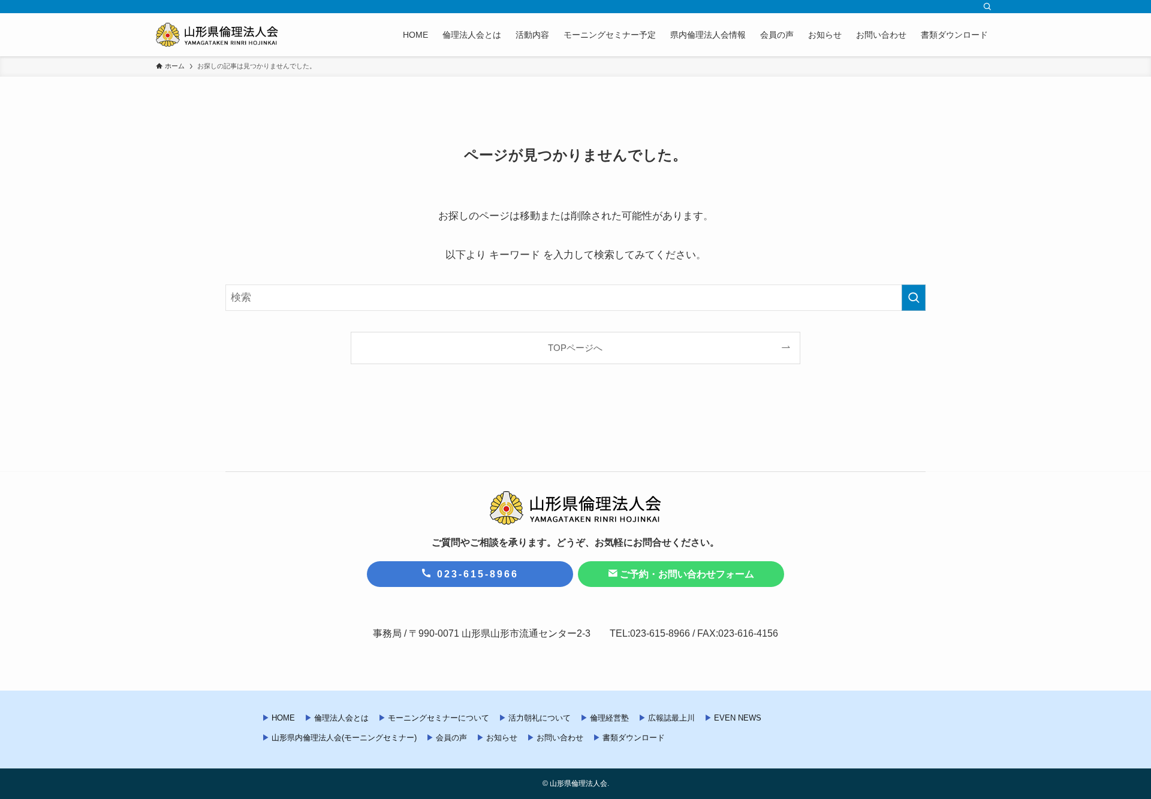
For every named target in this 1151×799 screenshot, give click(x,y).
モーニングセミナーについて (438, 717)
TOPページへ (575, 348)
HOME (283, 717)
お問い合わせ (560, 737)
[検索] (987, 6)
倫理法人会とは (341, 717)
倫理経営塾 (609, 717)
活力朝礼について (539, 717)
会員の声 (451, 737)
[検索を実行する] (914, 298)
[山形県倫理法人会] (217, 35)
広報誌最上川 (671, 717)
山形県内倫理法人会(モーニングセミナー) (344, 737)
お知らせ (501, 737)
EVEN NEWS (737, 717)
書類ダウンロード (633, 737)
